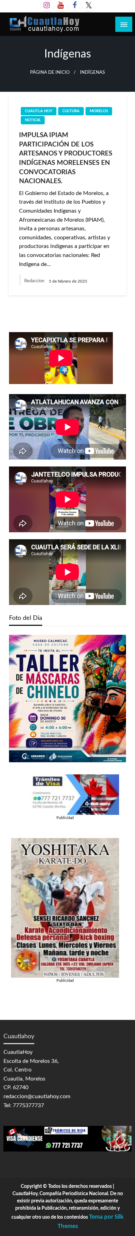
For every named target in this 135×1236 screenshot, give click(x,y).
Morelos (99, 111)
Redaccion (34, 281)
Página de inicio (50, 72)
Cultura (71, 111)
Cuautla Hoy (38, 111)
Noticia (32, 120)
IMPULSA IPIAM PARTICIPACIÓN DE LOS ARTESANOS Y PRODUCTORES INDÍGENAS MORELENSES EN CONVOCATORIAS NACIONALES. (65, 158)
